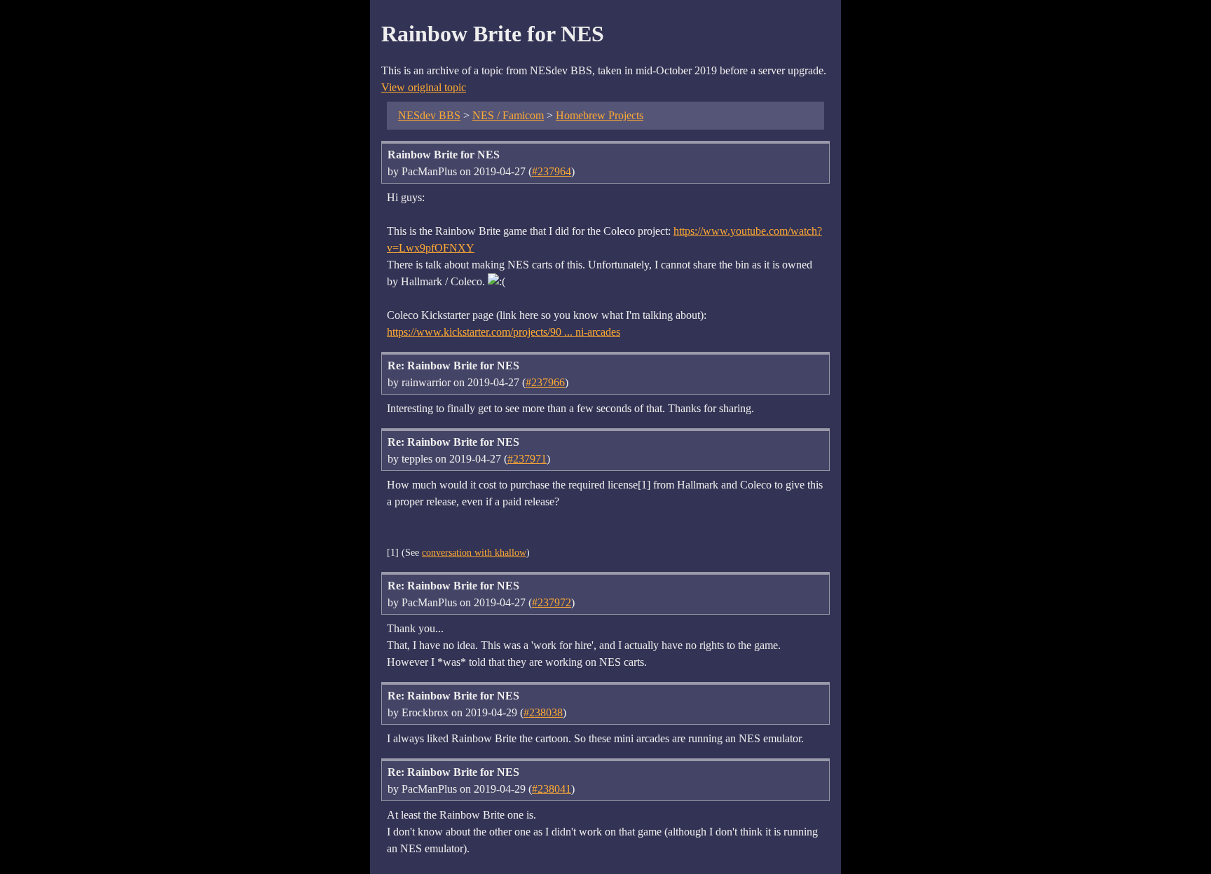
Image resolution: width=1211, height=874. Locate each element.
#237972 (551, 602)
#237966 (545, 382)
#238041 (551, 789)
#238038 (543, 712)
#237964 (551, 171)
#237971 (527, 459)
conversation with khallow (474, 552)
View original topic (423, 87)
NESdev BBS (429, 115)
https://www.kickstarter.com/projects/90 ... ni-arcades (503, 332)
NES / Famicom (508, 115)
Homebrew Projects (599, 115)
